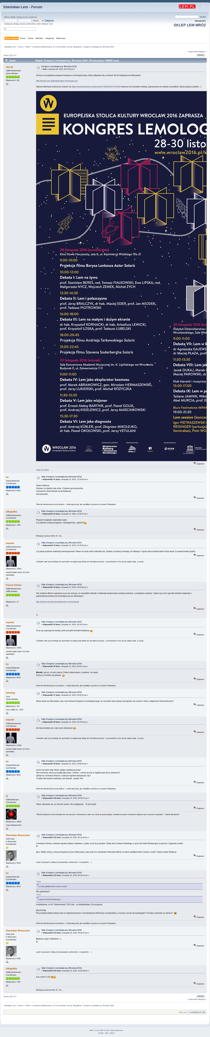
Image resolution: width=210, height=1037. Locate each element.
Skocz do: (183, 1012)
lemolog (10, 692)
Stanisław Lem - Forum (22, 7)
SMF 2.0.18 (93, 1030)
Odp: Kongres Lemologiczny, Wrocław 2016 (61, 477)
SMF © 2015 (104, 1030)
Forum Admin (60, 47)
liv (7, 477)
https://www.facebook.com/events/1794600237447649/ (96, 87)
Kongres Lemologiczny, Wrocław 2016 (59, 66)
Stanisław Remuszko (18, 835)
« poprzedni (192, 52)
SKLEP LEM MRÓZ (190, 25)
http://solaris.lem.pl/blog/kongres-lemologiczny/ (57, 81)
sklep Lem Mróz (42, 470)
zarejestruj (32, 17)
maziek (10, 543)
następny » (202, 52)
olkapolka (77, 47)
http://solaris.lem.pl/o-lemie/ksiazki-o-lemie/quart (57, 602)
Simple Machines (116, 1030)
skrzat (69, 47)
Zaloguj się (20, 17)
